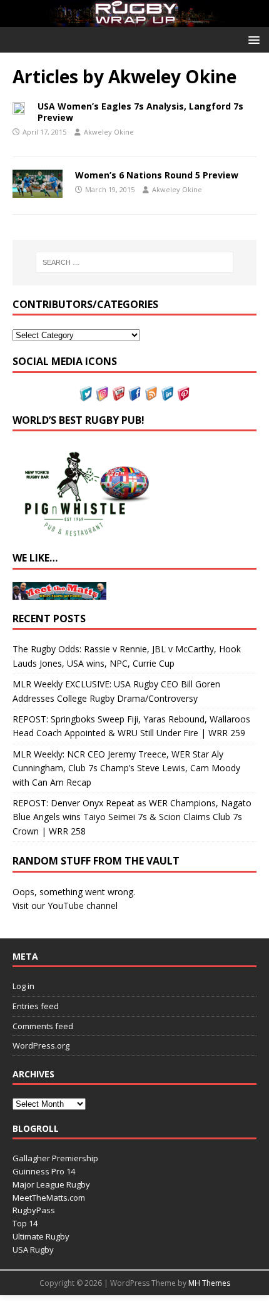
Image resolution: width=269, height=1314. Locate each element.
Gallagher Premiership (55, 1158)
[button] (252, 39)
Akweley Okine (109, 131)
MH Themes (209, 1283)
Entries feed (36, 1006)
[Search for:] (135, 262)
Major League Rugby (51, 1184)
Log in (23, 986)
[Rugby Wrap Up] (134, 20)
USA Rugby (33, 1249)
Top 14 (25, 1223)
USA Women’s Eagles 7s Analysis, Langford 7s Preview (140, 111)
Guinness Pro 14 (44, 1171)
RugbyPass (34, 1210)
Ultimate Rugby (41, 1236)
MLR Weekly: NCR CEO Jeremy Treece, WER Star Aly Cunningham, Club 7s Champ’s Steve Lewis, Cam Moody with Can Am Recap (126, 768)
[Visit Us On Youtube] (118, 393)
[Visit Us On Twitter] (86, 393)
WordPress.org (41, 1045)
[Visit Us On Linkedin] (167, 393)
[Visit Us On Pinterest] (183, 393)
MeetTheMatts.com (49, 1197)
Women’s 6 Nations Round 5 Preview (156, 175)
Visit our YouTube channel (65, 905)
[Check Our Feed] (151, 393)
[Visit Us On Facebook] (134, 393)
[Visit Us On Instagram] (102, 393)
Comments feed (43, 1026)
